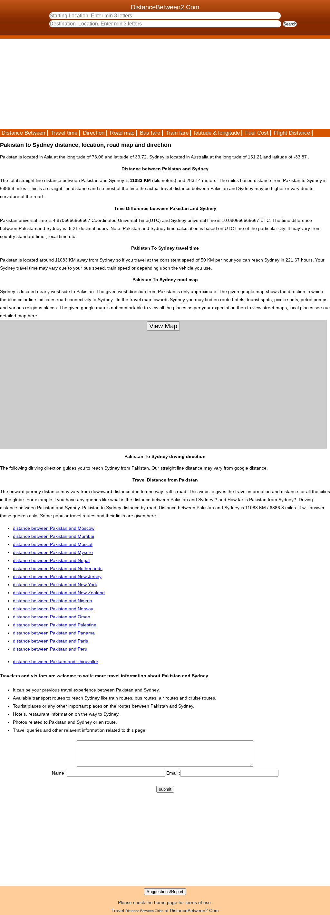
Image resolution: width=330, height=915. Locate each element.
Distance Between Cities (144, 911)
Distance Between (23, 133)
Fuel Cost (256, 133)
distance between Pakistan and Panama (54, 632)
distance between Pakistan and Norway (53, 608)
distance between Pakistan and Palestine (54, 624)
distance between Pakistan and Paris (50, 640)
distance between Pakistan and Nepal (51, 560)
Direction (93, 133)
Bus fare (150, 133)
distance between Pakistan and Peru (50, 649)
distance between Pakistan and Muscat (52, 544)
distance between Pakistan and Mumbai (53, 536)
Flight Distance (292, 133)
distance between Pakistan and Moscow (53, 528)
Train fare (177, 133)
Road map (122, 133)
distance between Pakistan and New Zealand (59, 592)
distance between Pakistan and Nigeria (52, 600)
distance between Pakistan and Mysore (53, 552)
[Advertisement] (165, 84)
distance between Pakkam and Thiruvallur (55, 661)
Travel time (64, 133)
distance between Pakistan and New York (55, 584)
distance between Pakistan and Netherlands (57, 568)
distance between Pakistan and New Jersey (57, 576)
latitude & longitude (217, 133)
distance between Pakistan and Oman (51, 616)
